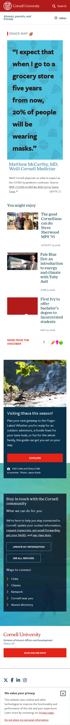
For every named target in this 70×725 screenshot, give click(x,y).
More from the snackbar (18, 341)
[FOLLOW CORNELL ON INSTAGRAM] (25, 680)
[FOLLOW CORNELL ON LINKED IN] (18, 680)
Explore (35, 458)
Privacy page (46, 713)
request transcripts (18, 530)
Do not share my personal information (26, 720)
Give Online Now (35, 653)
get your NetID (16, 535)
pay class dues (42, 535)
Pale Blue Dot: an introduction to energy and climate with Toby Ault (51, 268)
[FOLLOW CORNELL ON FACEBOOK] (12, 680)
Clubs (14, 578)
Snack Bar (19, 33)
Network (17, 591)
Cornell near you (22, 598)
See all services (23, 558)
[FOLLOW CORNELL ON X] (6, 680)
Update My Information (29, 547)
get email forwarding (46, 530)
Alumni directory (22, 604)
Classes (16, 585)
